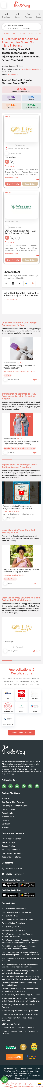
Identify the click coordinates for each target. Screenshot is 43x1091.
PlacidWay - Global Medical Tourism (17, 919)
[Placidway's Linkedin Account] (37, 786)
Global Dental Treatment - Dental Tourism (20, 1014)
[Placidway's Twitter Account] (10, 786)
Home (6, 33)
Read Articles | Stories (11, 857)
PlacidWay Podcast (10, 916)
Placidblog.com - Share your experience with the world (21, 959)
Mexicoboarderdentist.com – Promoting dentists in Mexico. (19, 984)
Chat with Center (13, 184)
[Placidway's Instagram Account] (30, 786)
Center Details (30, 184)
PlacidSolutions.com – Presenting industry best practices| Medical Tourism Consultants (21, 953)
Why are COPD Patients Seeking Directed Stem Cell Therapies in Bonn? (21, 570)
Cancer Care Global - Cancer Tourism (18, 1027)
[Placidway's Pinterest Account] (24, 786)
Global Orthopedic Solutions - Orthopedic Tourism (20, 1032)
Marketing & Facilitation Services (16, 806)
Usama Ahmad (13, 75)
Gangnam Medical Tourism (13, 930)
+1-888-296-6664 (14, 868)
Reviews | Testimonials (12, 850)
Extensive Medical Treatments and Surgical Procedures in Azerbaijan (18, 507)
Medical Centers (19, 33)
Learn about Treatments (12, 853)
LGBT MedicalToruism (11, 1024)
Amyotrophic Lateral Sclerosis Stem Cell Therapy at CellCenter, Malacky (21, 442)
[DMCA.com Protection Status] (34, 1047)
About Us (6, 798)
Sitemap (5, 827)
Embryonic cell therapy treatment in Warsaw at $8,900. (19, 366)
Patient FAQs (7, 813)
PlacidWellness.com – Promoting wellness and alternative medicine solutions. (20, 965)
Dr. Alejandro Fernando (30, 69)
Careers (5, 820)
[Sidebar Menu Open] (3, 5)
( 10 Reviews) (20, 145)
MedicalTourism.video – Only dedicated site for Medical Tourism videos (21, 990)
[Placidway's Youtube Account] (17, 786)
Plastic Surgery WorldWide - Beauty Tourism (21, 995)
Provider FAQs (8, 816)
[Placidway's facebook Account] (4, 786)
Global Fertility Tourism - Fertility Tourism (20, 1010)
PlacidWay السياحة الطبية (12, 927)
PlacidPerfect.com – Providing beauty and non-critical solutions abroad (20, 971)
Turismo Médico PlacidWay (13, 923)
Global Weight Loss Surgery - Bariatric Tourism (18, 1005)
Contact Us (6, 824)
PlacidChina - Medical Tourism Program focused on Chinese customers (19, 947)
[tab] (16, 459)
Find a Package (8, 842)
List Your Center (9, 809)
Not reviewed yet (11, 221)
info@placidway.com (15, 874)
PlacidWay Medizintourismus (14, 909)
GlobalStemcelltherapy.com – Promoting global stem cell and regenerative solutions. (21, 999)
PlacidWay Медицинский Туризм (16, 912)
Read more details (11, 177)
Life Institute (11, 299)
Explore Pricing (8, 846)
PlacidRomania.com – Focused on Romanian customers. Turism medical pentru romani (21, 941)
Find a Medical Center (11, 839)
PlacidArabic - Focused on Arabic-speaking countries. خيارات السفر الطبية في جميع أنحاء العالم (21, 977)
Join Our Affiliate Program (13, 802)
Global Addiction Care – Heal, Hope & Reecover (18, 1019)
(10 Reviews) (18, 647)
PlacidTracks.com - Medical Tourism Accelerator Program (17, 935)
